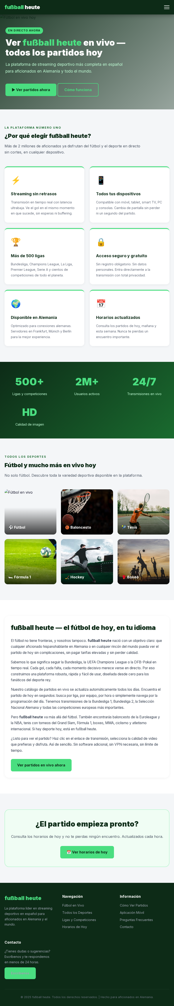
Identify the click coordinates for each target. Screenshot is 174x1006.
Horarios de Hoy (74, 927)
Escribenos (20, 973)
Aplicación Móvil (132, 912)
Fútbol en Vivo (73, 905)
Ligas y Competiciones (79, 920)
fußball (22, 7)
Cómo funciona (78, 89)
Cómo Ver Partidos (134, 905)
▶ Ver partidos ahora (31, 89)
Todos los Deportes (77, 912)
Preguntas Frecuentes (136, 920)
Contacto (126, 927)
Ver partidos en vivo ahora (41, 765)
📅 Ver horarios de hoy (87, 852)
